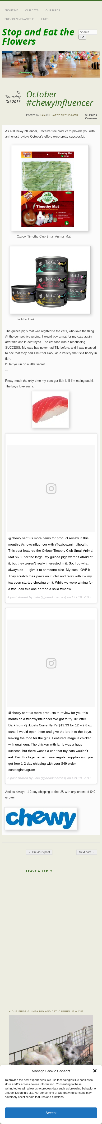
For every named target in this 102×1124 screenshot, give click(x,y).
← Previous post (39, 852)
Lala (43, 115)
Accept (51, 1113)
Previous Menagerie (19, 19)
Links (44, 19)
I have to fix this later (63, 115)
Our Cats (31, 10)
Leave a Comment (91, 116)
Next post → (87, 852)
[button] (95, 1070)
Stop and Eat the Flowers (38, 36)
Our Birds (53, 10)
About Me (11, 10)
